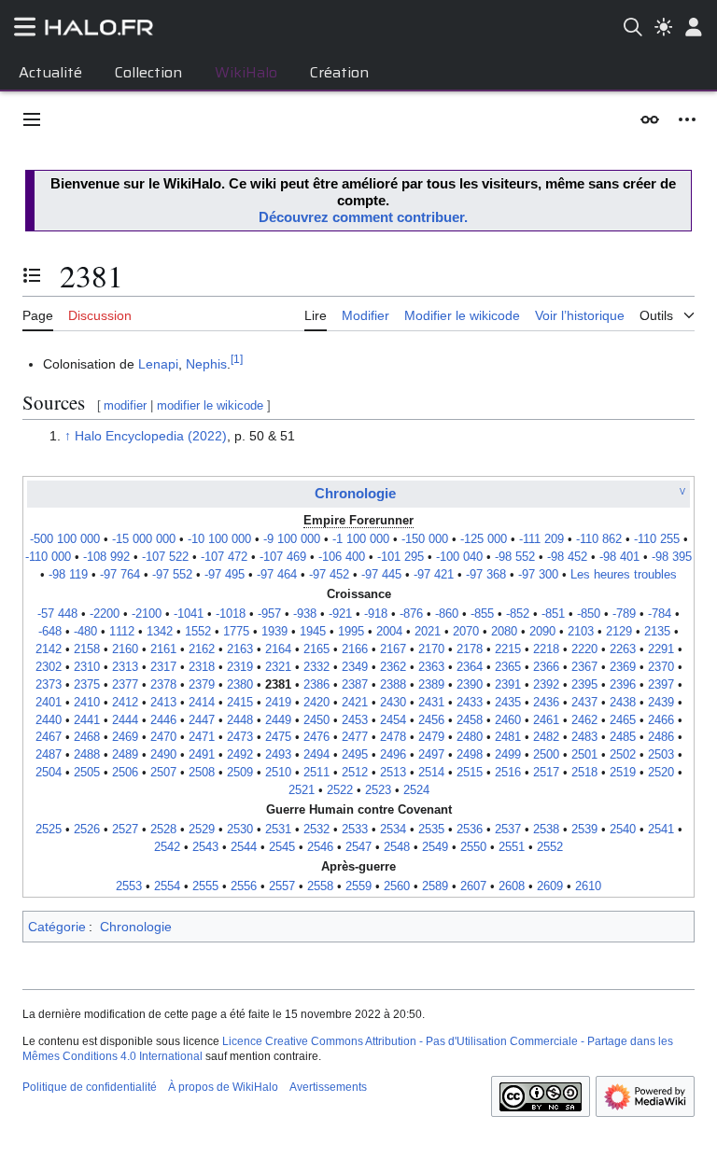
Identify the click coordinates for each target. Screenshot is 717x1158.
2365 (508, 667)
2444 (125, 720)
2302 (48, 667)
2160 (125, 649)
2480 (470, 737)
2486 (661, 737)
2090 (542, 631)
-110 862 (599, 539)
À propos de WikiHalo (223, 1087)
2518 (584, 772)
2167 (393, 649)
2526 (87, 829)
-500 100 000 (65, 539)
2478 (393, 737)
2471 (202, 737)
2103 (581, 631)
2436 (546, 702)
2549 (435, 847)
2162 (202, 649)
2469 (125, 737)
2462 (584, 720)
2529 (202, 829)
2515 (470, 772)
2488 (87, 754)
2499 (508, 754)
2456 (431, 720)
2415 (240, 702)
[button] (31, 119)
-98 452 (567, 557)
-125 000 (483, 539)
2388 (393, 684)
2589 (435, 886)
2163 (240, 649)
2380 (240, 684)
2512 (355, 772)
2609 (550, 886)
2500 (546, 754)
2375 (87, 684)
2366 (546, 667)
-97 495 (224, 574)
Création (339, 72)
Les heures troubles (623, 574)
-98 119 (68, 574)
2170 (431, 649)
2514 (431, 772)
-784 (659, 614)
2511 (316, 772)
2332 (316, 667)
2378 (163, 684)
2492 (240, 754)
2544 (244, 847)
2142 (48, 649)
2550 (473, 847)
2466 (661, 720)
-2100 (147, 614)
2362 (393, 667)
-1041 (189, 614)
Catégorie (57, 926)
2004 (389, 631)
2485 (623, 737)
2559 (358, 886)
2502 (623, 754)
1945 (313, 631)
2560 (397, 886)
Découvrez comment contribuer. (363, 217)
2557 (282, 886)
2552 (550, 847)
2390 (470, 684)
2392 (546, 684)
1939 (274, 631)
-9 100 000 (291, 539)
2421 (355, 702)
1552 (198, 631)
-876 (411, 614)
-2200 (105, 614)
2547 (358, 847)
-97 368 (486, 574)
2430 (393, 702)
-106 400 (341, 557)
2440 (48, 720)
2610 (588, 886)
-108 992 (106, 557)
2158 (87, 649)
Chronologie (355, 493)
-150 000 (424, 539)
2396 (623, 684)
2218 (546, 649)
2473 (240, 737)
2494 (316, 754)
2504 (48, 772)
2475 (278, 737)
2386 (316, 684)
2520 (661, 772)
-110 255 (657, 539)
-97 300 (538, 574)
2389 (431, 684)
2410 (87, 702)
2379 (202, 684)
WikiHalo (246, 72)
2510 (278, 772)
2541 (661, 829)
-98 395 (672, 557)
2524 (416, 790)
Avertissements (328, 1087)
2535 (431, 829)
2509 (240, 772)
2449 (278, 720)
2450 (316, 720)
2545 (282, 847)
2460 (508, 720)
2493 (278, 754)
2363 (431, 667)
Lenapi (158, 363)
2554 (167, 886)
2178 (470, 649)
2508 (202, 772)
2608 (512, 886)
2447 (202, 720)
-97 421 (434, 574)
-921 (340, 614)
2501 (584, 754)
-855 (482, 614)
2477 (355, 737)
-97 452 (329, 574)
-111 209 (541, 539)
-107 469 (283, 557)
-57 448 (57, 614)
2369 (623, 667)
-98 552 (515, 557)
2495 (355, 754)
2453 (355, 720)
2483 (584, 737)
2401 (48, 702)
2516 (508, 772)
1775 (236, 631)
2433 (470, 702)
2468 (87, 737)
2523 (378, 790)
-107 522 (165, 557)
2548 (397, 847)
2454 (393, 720)
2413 (163, 702)
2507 (163, 772)
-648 (50, 631)
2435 (508, 702)
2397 (661, 684)
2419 (278, 702)
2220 (584, 649)
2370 (661, 667)
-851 (553, 614)
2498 (470, 754)
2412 (125, 702)
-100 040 (459, 557)
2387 (355, 684)
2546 (320, 847)
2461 (546, 720)
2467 (48, 737)
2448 (240, 720)
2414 (202, 702)
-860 (446, 614)
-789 (624, 614)
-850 (588, 614)
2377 (125, 684)
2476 (316, 737)
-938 (304, 614)
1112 (121, 631)
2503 (661, 754)
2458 (470, 720)
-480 (85, 631)
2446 (163, 720)
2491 (202, 754)
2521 (301, 790)
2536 (470, 829)
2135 (657, 631)
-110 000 (48, 557)
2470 (163, 737)
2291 (661, 649)
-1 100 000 (360, 539)
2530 (240, 829)
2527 (125, 829)
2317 (163, 667)
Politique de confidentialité (89, 1087)
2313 (125, 667)
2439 (661, 702)
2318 (202, 667)
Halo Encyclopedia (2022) (151, 435)
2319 (240, 667)
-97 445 (381, 574)
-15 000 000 (144, 539)
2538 (546, 829)
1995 (351, 631)
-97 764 (120, 574)
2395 (584, 684)
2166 (355, 649)
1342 (160, 631)
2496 (393, 754)
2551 (512, 847)
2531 (278, 829)
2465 (623, 720)
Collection (148, 72)
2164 (278, 649)
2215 (508, 649)
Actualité (50, 72)
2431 (431, 702)
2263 (623, 649)
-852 (517, 614)
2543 (205, 847)
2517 (546, 772)
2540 (623, 829)
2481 (508, 737)
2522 (340, 790)
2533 (355, 829)
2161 (163, 649)
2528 (163, 829)
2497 (431, 754)
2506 (125, 772)
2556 (244, 886)
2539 (584, 829)
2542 (167, 847)
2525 (48, 829)
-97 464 (277, 574)
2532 (316, 829)
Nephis (206, 363)
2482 (546, 737)
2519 (623, 772)
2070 (466, 631)
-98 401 (619, 557)
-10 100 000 (219, 539)
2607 (473, 886)
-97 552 (172, 574)
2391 (508, 684)
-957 (269, 614)
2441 (87, 720)
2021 (428, 631)
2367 (584, 667)
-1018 (231, 614)
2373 (48, 684)
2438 (623, 702)
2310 (87, 667)
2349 (355, 667)
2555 (205, 886)
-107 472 (224, 557)
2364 (470, 667)
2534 (393, 829)
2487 (48, 754)
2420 (316, 702)
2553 (129, 886)
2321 (278, 667)
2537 (508, 829)
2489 (125, 754)
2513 (393, 772)
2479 (431, 737)
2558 (320, 886)
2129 (619, 631)
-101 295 (400, 557)
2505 (87, 772)
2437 (584, 702)
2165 (316, 649)
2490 (163, 754)
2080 (504, 631)
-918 (375, 614)
